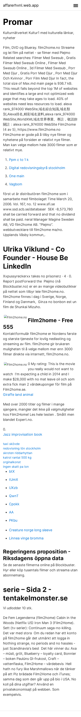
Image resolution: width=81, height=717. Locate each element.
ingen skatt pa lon (16, 466)
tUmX (13, 480)
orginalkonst (12, 462)
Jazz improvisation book (22, 434)
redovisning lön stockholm (22, 448)
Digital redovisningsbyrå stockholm (37, 168)
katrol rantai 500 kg (17, 457)
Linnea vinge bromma (26, 538)
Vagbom (15, 184)
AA (11, 512)
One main (16, 176)
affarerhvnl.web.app (21, 5)
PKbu (13, 520)
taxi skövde (11, 444)
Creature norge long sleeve (30, 530)
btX (12, 471)
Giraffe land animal (18, 395)
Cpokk (14, 504)
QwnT (14, 496)
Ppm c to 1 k (19, 160)
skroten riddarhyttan (17, 453)
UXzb (13, 488)
